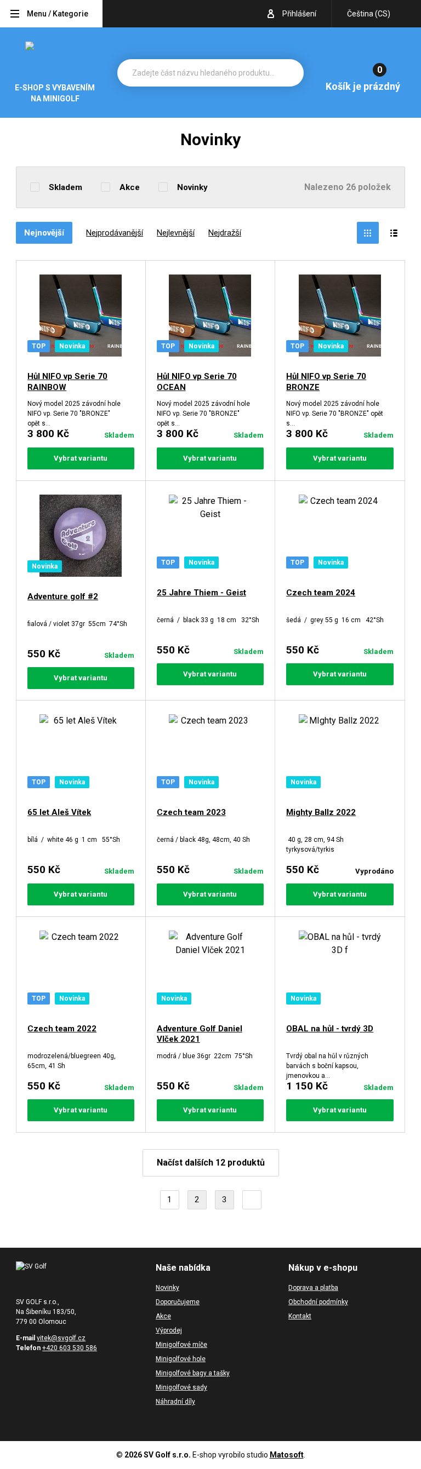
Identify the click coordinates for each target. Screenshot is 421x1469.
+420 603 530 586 (69, 1348)
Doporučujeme (178, 1302)
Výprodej (169, 1330)
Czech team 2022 (61, 1029)
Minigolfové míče (181, 1345)
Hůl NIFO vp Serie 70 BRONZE (326, 381)
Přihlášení (299, 13)
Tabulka (368, 233)
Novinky (192, 187)
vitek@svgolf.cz (61, 1338)
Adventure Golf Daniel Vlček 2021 (199, 1034)
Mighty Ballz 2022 (321, 812)
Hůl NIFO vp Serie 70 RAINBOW (67, 381)
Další (251, 1199)
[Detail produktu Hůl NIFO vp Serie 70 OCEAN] (210, 317)
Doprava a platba (313, 1288)
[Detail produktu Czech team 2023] (210, 755)
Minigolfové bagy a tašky (193, 1373)
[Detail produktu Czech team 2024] (340, 535)
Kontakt (299, 1316)
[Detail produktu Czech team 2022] (80, 971)
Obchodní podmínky (318, 1302)
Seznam (394, 233)
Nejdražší (224, 233)
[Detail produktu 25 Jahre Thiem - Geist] (210, 535)
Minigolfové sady (181, 1387)
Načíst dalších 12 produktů (211, 1162)
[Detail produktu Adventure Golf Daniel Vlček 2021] (210, 971)
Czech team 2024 (320, 593)
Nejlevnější (176, 233)
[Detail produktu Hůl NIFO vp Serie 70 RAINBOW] (80, 317)
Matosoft (287, 1454)
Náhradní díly (175, 1401)
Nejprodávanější (114, 233)
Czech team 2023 (191, 812)
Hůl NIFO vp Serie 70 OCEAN (197, 381)
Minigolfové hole (181, 1359)
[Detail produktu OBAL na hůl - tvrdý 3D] (340, 971)
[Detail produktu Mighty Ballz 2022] (340, 755)
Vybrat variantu (80, 458)
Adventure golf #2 (62, 596)
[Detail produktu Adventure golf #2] (80, 537)
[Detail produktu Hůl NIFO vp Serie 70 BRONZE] (340, 317)
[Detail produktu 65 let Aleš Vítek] (80, 755)
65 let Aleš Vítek (59, 812)
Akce (130, 187)
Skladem (65, 187)
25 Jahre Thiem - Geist (201, 593)
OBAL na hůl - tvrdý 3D (329, 1029)
